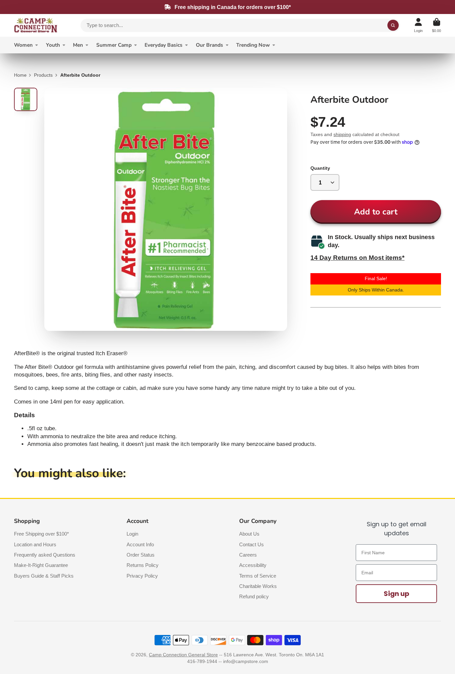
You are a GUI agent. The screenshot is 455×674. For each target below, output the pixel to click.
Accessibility (252, 565)
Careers (248, 555)
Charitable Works (258, 586)
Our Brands (209, 44)
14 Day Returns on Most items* (357, 257)
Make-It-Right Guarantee (41, 565)
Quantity (320, 168)
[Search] (393, 25)
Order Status (141, 555)
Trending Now (253, 44)
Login (132, 534)
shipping (342, 134)
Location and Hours (35, 544)
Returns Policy (143, 565)
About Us (249, 534)
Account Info (140, 544)
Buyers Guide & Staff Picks (44, 576)
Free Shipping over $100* (41, 534)
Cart (436, 25)
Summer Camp (114, 44)
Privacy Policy (142, 576)
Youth (53, 44)
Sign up (396, 593)
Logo (35, 25)
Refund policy (254, 596)
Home (20, 75)
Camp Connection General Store (183, 654)
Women (23, 44)
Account (418, 25)
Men (78, 44)
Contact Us (251, 544)
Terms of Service (257, 576)
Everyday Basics (164, 44)
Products (43, 75)
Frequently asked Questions (44, 555)
